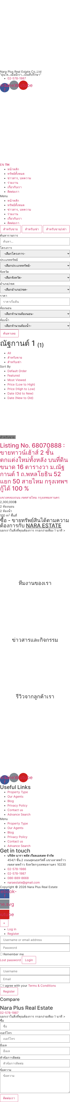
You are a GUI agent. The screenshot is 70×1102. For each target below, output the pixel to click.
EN (2, 165)
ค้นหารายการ (9, 235)
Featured (13, 375)
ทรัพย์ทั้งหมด (15, 173)
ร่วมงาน (12, 182)
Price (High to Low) (21, 389)
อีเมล (3, 1045)
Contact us (15, 810)
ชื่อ (2, 1020)
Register (13, 933)
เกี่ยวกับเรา (14, 187)
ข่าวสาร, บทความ (19, 178)
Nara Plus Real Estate (42, 887)
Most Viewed (16, 380)
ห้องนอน (5, 307)
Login (29, 960)
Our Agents (15, 796)
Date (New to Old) (20, 398)
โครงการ (6, 247)
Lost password (10, 960)
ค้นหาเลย (9, 333)
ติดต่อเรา (13, 191)
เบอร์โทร (6, 1032)
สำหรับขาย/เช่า (56, 229)
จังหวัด (4, 271)
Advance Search (18, 814)
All (9, 353)
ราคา (3, 295)
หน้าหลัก (13, 169)
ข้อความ (5, 1069)
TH (7, 165)
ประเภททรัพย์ (9, 259)
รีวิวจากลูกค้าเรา (35, 696)
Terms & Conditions (42, 985)
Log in (11, 929)
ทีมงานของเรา (35, 583)
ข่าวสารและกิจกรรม (35, 640)
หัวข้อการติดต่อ (10, 1057)
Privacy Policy (17, 805)
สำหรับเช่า (32, 229)
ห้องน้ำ (4, 319)
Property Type (17, 792)
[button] (35, 196)
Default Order (17, 371)
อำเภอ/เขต (7, 283)
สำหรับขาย (10, 229)
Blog (10, 801)
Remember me (13, 954)
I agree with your (29, 985)
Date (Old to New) (20, 393)
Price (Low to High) (21, 384)
